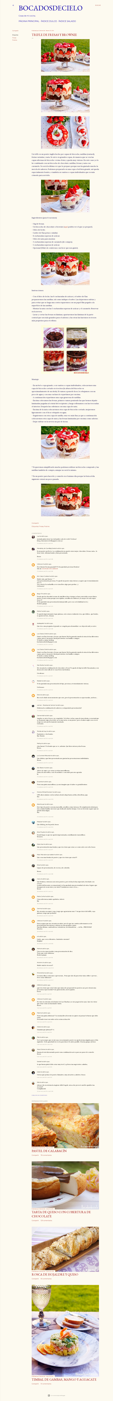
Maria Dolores (41, 1049)
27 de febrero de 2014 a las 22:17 (45, 849)
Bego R (39, 594)
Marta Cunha (41, 896)
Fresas (14, 38)
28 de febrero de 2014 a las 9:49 (45, 891)
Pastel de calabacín (49, 1151)
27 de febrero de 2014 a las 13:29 (45, 588)
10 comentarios (46, 1384)
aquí (66, 227)
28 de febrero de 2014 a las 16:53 (45, 931)
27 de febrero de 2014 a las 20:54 (45, 827)
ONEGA (39, 985)
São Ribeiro (40, 768)
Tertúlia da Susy (42, 731)
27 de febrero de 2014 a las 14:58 (45, 628)
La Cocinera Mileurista (43, 755)
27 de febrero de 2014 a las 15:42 (45, 689)
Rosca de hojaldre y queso (55, 1274)
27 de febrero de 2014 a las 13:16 (45, 543)
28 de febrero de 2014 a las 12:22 (45, 903)
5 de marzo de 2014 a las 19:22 (44, 1077)
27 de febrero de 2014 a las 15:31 (45, 676)
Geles (38, 1072)
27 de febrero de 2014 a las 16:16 (45, 726)
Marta (39, 948)
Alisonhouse (40, 804)
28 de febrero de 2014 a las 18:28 (45, 943)
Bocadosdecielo (51, 8)
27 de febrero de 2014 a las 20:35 (45, 816)
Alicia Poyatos (41, 832)
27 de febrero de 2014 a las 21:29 (45, 839)
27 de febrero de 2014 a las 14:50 (45, 618)
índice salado (67, 21)
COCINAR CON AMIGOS (50, 569)
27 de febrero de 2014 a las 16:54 (45, 776)
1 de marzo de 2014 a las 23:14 (44, 1032)
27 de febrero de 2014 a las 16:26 (45, 738)
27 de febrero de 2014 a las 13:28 (45, 559)
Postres (14, 40)
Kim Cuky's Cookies (43, 576)
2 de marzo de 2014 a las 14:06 (44, 1044)
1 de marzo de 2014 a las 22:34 (44, 1022)
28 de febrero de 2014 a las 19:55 (45, 957)
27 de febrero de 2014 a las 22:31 (45, 860)
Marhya (39, 743)
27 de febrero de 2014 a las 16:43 (45, 762)
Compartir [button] (15, 31)
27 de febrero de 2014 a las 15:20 (45, 644)
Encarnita (40, 781)
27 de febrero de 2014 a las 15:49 (45, 700)
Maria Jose (40, 844)
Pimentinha (40, 973)
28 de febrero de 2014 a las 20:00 (45, 968)
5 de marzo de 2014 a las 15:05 (44, 1067)
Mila (38, 1082)
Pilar (38, 1037)
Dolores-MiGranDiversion (44, 792)
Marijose (39, 822)
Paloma (39, 1013)
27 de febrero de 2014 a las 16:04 (45, 710)
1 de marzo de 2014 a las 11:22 (44, 994)
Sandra (39, 1061)
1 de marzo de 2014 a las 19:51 (44, 1008)
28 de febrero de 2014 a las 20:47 (45, 980)
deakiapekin (40, 623)
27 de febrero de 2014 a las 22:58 (45, 874)
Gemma (39, 908)
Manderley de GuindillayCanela (46, 548)
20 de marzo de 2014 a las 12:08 (45, 1091)
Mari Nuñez (40, 665)
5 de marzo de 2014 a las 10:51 (44, 1056)
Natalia (39, 681)
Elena (39, 695)
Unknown (40, 564)
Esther (39, 611)
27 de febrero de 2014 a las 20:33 (45, 799)
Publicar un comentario (39, 1095)
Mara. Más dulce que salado (45, 854)
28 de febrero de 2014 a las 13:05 (45, 915)
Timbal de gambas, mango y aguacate (64, 1379)
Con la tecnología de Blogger (58, 1395)
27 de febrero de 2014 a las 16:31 (45, 750)
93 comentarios (46, 1279)
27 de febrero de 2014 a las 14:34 (45, 606)
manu (39, 879)
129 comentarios (46, 1220)
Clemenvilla (40, 715)
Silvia (38, 865)
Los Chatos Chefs (42, 634)
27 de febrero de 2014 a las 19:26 (45, 787)
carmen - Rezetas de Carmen (46, 705)
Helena (39, 1027)
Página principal (29, 21)
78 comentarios (46, 1155)
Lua (38, 536)
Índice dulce (49, 21)
